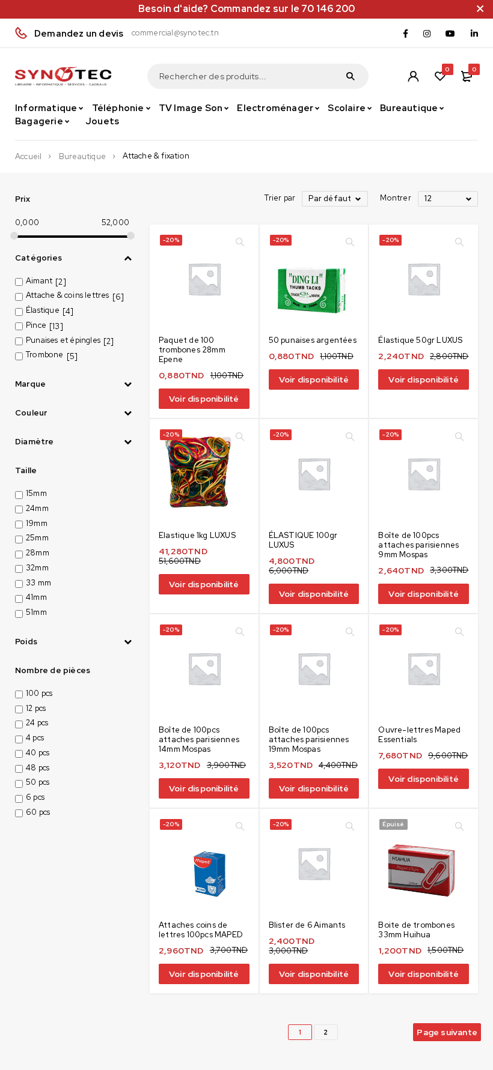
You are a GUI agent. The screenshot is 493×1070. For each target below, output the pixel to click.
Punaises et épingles (63, 340)
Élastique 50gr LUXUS (420, 340)
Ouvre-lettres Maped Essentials (419, 735)
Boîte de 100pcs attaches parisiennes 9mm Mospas (418, 545)
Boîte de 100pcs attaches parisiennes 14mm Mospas (199, 739)
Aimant (39, 281)
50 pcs (37, 782)
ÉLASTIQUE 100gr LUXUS (303, 540)
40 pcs (37, 753)
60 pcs (38, 812)
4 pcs (35, 738)
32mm (37, 568)
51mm (36, 612)
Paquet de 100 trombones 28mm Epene (192, 349)
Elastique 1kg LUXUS (197, 535)
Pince (36, 325)
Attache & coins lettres (67, 295)
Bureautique (82, 157)
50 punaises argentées (313, 340)
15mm (36, 493)
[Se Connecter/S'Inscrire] (413, 76)
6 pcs (35, 797)
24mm (37, 508)
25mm (37, 538)
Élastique (43, 310)
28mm (37, 553)
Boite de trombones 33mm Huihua (416, 930)
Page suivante (447, 1032)
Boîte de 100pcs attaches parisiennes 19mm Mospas (309, 739)
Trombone (45, 354)
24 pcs (37, 723)
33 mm (38, 583)
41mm (36, 597)
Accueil (28, 157)
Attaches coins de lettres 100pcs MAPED (201, 930)
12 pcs (36, 708)
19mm (36, 523)
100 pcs (39, 693)
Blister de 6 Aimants (307, 925)
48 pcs (37, 768)
